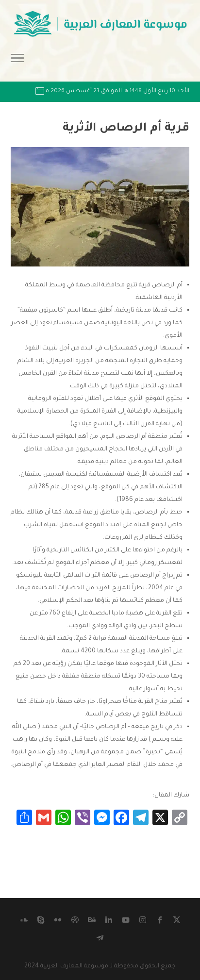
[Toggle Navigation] (17, 61)
